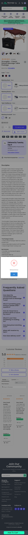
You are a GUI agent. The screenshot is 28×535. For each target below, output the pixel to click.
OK (14, 274)
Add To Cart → (14, 533)
